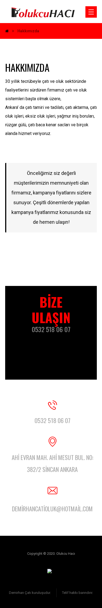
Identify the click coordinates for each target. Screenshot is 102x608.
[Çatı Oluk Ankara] (43, 13)
